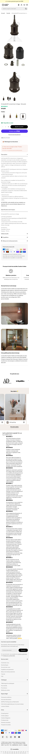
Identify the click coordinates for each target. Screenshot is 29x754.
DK (14, 751)
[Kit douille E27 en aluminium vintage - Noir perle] (4, 116)
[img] (14, 436)
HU (25, 751)
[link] (7, 381)
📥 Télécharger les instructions (10, 141)
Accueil (3, 13)
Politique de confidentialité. (9, 655)
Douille (8, 13)
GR (21, 751)
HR (23, 751)
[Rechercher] (26, 9)
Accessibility (15, 749)
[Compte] (21, 5)
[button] (4, 106)
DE (12, 751)
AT (3, 751)
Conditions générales (22, 654)
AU (1, 751)
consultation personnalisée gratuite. (15, 150)
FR (18, 751)
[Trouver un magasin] (18, 5)
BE (5, 751)
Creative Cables (8, 742)
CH (7, 751)
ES (16, 751)
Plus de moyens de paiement (14, 134)
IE (27, 751)
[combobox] (14, 8)
